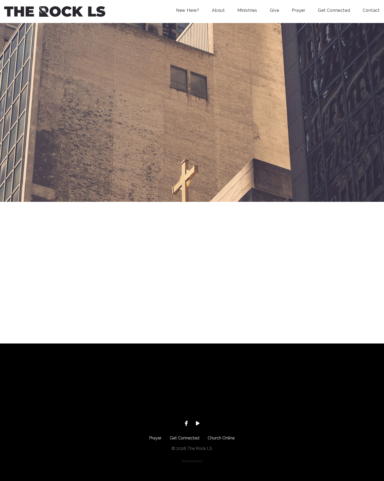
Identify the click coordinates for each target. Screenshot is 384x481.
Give (274, 10)
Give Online (304, 402)
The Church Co (191, 461)
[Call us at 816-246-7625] (155, 373)
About (218, 10)
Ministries (247, 10)
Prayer (298, 10)
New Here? (187, 10)
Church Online (221, 438)
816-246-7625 (154, 402)
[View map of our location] (229, 373)
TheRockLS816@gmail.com (79, 402)
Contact (371, 10)
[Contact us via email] (80, 373)
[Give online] (304, 373)
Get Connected (334, 10)
